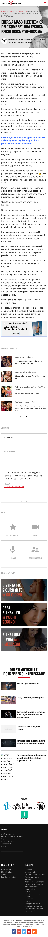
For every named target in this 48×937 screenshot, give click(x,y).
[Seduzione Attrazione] (11, 3)
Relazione (28, 901)
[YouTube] (29, 931)
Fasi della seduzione (9, 877)
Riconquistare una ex (32, 904)
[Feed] (34, 931)
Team (3, 839)
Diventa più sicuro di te (24, 590)
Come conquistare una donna (35, 875)
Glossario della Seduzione (34, 882)
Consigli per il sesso (32, 877)
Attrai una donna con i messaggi (24, 639)
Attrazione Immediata (14, 486)
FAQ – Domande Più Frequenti (12, 836)
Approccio (28, 870)
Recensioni (29, 899)
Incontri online (30, 889)
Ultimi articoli (6, 870)
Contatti (4, 846)
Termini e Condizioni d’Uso (24, 926)
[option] (24, 384)
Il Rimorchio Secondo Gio (34, 884)
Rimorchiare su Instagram (34, 906)
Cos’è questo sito (7, 834)
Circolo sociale (30, 872)
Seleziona (8, 437)
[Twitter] (24, 931)
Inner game (29, 891)
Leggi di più (24, 478)
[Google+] (19, 931)
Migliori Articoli (6, 872)
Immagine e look (31, 887)
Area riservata (6, 844)
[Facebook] (14, 931)
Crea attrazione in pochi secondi (24, 614)
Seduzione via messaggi (34, 908)
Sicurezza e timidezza (17, 11)
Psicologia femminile (32, 894)
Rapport (27, 896)
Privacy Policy (40, 924)
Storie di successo (8, 841)
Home (3, 11)
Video (3, 875)
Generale (28, 879)
